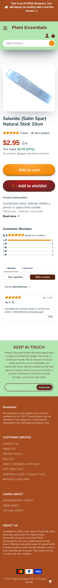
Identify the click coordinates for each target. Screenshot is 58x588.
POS (31, 578)
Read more (9, 216)
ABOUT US (9, 448)
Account (47, 36)
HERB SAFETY (11, 505)
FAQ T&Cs (9, 459)
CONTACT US (11, 443)
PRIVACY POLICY (13, 453)
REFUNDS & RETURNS (16, 479)
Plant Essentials (20, 578)
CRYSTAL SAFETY (13, 510)
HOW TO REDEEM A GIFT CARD (21, 464)
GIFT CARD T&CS (13, 469)
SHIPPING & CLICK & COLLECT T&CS (24, 474)
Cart (53, 36)
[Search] (51, 43)
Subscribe (44, 387)
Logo (29, 28)
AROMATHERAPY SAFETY (18, 500)
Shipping (21, 153)
